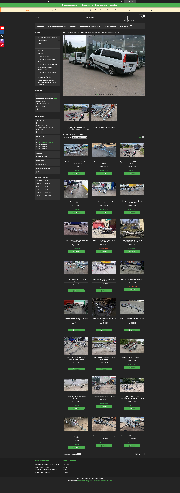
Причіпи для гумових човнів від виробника (104, 358)
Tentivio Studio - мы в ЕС (42, 472)
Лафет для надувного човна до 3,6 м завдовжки (104, 319)
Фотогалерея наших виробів (47, 37)
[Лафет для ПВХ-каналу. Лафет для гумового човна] (132, 189)
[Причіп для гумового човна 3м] (132, 267)
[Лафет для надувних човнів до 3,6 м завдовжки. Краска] (76, 306)
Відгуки (40, 53)
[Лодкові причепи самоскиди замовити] (76, 385)
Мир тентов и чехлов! (42, 467)
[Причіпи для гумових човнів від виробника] (104, 345)
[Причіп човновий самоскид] (132, 345)
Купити (77, 173)
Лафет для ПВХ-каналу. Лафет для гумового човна (131, 201)
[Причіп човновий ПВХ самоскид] (104, 385)
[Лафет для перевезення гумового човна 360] (76, 228)
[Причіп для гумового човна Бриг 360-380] (104, 267)
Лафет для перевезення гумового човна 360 (76, 240)
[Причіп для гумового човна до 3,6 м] (104, 189)
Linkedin (65, 472)
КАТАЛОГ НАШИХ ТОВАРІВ (57, 26)
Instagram (66, 464)
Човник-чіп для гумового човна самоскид (76, 436)
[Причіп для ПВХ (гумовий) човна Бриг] (76, 189)
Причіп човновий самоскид (131, 357)
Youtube (65, 467)
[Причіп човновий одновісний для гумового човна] (76, 150)
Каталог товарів (43, 40)
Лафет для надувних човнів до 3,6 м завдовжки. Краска (76, 319)
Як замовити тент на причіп (47, 64)
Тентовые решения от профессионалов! (48, 464)
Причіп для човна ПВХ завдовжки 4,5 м (131, 162)
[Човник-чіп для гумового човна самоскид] (76, 424)
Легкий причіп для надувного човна (104, 162)
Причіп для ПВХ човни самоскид (104, 436)
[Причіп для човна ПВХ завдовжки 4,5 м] (132, 150)
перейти (113, 5)
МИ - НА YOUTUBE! (110, 26)
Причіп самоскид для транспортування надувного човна (132, 397)
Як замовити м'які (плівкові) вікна (47, 60)
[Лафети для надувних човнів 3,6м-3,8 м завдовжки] (76, 345)
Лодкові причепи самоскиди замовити (76, 397)
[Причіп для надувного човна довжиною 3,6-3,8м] (132, 228)
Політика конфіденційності (103, 480)
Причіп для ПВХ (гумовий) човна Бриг (76, 201)
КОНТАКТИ (124, 26)
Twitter (65, 470)
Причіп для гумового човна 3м (131, 279)
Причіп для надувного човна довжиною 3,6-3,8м (132, 240)
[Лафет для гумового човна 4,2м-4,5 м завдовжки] (132, 306)
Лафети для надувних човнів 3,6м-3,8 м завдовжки (76, 358)
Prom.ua (100, 478)
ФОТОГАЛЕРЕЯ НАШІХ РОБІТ (90, 26)
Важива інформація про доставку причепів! (46, 76)
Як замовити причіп (44, 56)
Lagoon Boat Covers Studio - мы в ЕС (46, 470)
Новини (40, 47)
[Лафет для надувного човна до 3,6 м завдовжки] (104, 306)
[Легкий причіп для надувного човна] (104, 150)
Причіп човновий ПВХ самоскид (104, 396)
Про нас (40, 50)
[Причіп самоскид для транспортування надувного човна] (132, 385)
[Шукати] (59, 17)
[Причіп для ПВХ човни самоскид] (104, 424)
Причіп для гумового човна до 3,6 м (104, 201)
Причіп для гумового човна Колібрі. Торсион (76, 280)
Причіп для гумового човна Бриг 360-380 (104, 280)
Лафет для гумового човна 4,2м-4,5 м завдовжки (132, 319)
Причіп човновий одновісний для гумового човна (76, 162)
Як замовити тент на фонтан (47, 72)
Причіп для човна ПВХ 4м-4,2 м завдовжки (104, 240)
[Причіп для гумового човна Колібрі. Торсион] (76, 267)
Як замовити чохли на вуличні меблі (45, 68)
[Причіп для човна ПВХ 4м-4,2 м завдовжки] (104, 228)
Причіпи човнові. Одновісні (90, 32)
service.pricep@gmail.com (45, 142)
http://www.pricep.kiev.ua (45, 140)
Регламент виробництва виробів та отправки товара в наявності (47, 82)
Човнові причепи (74, 32)
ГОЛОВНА (40, 26)
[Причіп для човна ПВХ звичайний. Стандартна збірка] (76, 112)
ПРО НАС (73, 26)
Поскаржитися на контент (85, 480)
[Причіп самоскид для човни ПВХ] (104, 112)
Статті (40, 43)
